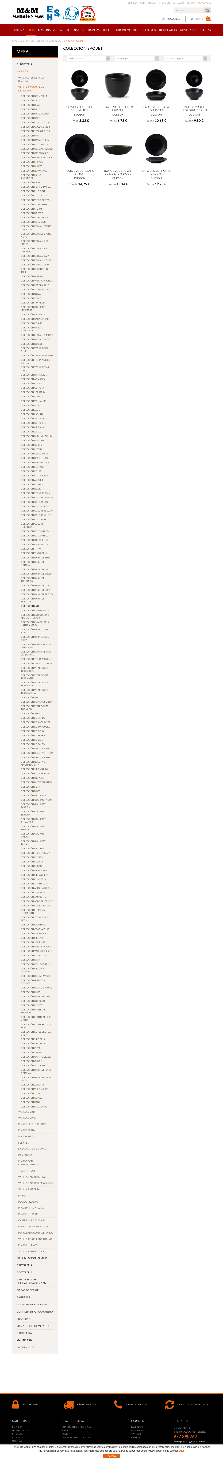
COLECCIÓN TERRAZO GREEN (36, 663)
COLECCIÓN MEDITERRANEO (36, 782)
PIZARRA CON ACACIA (31, 1208)
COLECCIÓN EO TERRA (33, 735)
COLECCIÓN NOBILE (32, 344)
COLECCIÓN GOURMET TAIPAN (33, 842)
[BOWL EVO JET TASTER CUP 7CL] (117, 84)
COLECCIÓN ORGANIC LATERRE (33, 970)
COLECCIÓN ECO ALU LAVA (35, 256)
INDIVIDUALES (25, 1347)
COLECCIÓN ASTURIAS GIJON (36, 888)
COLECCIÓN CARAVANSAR (35, 319)
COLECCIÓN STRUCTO (32, 396)
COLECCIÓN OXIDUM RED (35, 531)
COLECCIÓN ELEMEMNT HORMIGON (33, 911)
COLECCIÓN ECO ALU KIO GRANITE (34, 250)
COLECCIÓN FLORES (32, 857)
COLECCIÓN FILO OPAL (33, 191)
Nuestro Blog (148, 3)
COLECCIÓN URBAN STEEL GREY (35, 638)
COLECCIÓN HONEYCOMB (35, 462)
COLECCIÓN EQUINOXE (33, 955)
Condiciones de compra (76, 1427)
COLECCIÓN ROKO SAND (34, 171)
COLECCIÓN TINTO (31, 549)
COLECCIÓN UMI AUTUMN (35, 140)
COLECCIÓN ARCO (31, 697)
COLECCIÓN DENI (30, 1102)
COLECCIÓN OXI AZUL (32, 778)
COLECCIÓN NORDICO (33, 1001)
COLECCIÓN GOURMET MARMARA (33, 308)
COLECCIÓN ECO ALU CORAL (36, 260)
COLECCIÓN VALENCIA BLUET (36, 951)
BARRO (22, 1195)
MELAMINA (23, 1318)
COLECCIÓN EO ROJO (32, 731)
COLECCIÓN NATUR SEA (33, 795)
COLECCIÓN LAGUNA (32, 414)
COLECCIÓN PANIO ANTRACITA (31, 176)
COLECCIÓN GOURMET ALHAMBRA (33, 820)
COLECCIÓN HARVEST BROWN (37, 594)
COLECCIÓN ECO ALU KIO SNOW (34, 242)
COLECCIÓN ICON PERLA (34, 96)
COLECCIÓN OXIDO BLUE (34, 144)
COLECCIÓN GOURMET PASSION (33, 805)
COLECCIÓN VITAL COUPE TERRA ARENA (34, 691)
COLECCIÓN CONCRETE (33, 423)
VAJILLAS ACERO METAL (32, 1177)
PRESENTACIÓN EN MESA (32, 1258)
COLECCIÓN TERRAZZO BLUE (36, 659)
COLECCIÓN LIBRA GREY (34, 870)
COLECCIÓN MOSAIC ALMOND (37, 335)
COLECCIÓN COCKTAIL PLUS (36, 906)
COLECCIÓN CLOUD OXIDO (35, 122)
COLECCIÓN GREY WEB (33, 222)
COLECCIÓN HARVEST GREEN (36, 574)
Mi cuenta (173, 18)
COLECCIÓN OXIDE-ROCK (34, 540)
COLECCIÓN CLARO (31, 383)
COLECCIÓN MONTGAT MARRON (33, 1011)
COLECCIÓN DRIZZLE (32, 213)
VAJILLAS (24, 41)
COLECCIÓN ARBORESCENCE (36, 901)
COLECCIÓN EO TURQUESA (35, 727)
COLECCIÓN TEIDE (31, 100)
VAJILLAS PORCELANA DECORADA (46, 41)
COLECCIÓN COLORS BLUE (35, 502)
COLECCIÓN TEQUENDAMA (35, 853)
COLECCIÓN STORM (31, 209)
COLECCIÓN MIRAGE (32, 162)
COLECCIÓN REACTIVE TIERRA (37, 753)
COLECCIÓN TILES (30, 1093)
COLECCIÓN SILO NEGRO (34, 1043)
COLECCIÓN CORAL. (31, 1098)
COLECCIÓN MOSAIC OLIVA (35, 339)
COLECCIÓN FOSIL (31, 787)
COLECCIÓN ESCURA (32, 862)
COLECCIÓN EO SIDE (32, 740)
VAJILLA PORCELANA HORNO (35, 1239)
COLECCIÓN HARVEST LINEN (36, 585)
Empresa (132, 3)
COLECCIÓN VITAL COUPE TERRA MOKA (34, 684)
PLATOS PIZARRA (28, 1201)
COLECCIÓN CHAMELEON (34, 544)
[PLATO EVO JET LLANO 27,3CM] (79, 148)
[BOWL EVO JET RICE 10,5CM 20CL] (79, 84)
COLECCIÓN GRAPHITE (33, 925)
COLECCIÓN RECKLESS (33, 314)
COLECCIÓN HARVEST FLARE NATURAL (36, 1071)
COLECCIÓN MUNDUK (32, 440)
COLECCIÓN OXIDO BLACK (35, 153)
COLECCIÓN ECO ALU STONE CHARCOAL (36, 227)
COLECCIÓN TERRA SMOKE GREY (35, 368)
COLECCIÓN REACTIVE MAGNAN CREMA (33, 763)
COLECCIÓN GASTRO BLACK (36, 1057)
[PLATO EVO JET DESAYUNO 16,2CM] (194, 84)
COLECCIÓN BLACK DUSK (34, 458)
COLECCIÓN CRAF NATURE (35, 929)
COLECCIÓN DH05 (30, 992)
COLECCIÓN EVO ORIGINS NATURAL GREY (35, 623)
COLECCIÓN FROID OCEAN (35, 265)
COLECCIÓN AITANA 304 (34, 884)
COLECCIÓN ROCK (31, 489)
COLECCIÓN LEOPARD (32, 467)
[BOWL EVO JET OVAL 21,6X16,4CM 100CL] (117, 148)
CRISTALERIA (24, 1265)
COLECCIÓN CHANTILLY (33, 879)
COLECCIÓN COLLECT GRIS (35, 964)
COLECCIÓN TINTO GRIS (34, 553)
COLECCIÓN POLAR (31, 471)
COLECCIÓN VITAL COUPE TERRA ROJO (34, 669)
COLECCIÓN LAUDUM (32, 848)
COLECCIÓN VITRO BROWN (35, 200)
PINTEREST (137, 1437)
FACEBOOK (137, 1427)
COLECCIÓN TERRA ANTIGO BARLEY (36, 361)
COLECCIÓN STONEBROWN (35, 493)
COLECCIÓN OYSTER (32, 484)
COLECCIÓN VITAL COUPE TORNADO (34, 707)
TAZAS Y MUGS (26, 1170)
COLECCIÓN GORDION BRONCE (33, 981)
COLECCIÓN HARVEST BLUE (35, 558)
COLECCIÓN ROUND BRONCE (36, 988)
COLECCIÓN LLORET (32, 1005)
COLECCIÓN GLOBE (31, 1061)
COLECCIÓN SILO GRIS (33, 1039)
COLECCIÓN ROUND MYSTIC (36, 976)
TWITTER (136, 1434)
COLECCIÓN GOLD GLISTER (35, 127)
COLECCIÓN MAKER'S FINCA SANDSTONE (36, 653)
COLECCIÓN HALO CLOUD (35, 114)
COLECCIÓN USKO (30, 118)
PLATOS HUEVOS (27, 1245)
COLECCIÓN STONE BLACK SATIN (35, 918)
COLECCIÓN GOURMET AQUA (36, 800)
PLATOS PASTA (26, 1130)
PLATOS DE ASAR (28, 1214)
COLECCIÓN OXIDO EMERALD (37, 149)
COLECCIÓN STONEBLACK (34, 476)
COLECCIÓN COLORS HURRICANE (32, 525)
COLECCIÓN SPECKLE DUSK (35, 131)
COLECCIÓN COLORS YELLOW (37, 511)
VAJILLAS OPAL (27, 1118)
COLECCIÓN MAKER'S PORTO (36, 157)
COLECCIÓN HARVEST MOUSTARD (32, 600)
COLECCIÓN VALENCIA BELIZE (37, 281)
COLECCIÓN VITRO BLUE (34, 204)
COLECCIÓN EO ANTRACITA (35, 722)
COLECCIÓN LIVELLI (31, 449)
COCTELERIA (24, 1272)
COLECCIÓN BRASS (31, 105)
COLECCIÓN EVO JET (32, 606)
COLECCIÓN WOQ (30, 405)
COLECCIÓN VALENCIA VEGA (36, 947)
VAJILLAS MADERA (29, 1189)
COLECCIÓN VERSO (31, 713)
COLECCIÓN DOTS (30, 791)
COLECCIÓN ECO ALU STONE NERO (36, 235)
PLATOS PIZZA (26, 1136)
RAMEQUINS (25, 1155)
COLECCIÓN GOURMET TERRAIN (33, 813)
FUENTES (23, 1143)
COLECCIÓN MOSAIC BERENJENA (32, 329)
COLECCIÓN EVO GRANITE (35, 610)
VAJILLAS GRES (27, 1111)
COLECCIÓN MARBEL (32, 276)
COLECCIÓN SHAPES (31, 1052)
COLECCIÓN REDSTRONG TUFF (34, 270)
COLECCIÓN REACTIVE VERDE (37, 748)
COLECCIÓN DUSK (30, 960)
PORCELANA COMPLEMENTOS (35, 1233)
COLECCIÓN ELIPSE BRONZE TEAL (36, 1026)
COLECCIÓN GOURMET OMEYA (33, 835)
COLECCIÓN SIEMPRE (32, 938)
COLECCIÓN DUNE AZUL (34, 375)
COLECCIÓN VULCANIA (33, 1065)
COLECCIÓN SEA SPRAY (33, 392)
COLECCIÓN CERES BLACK (35, 454)
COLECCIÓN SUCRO (31, 866)
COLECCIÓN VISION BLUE (34, 1089)
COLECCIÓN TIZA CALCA (34, 195)
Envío (65, 1434)
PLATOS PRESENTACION (32, 1124)
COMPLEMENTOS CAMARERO (35, 1311)
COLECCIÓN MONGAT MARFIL (37, 996)
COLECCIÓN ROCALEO (33, 744)
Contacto (178, 3)
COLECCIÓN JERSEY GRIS (34, 942)
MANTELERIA (25, 1340)
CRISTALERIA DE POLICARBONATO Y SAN (31, 1281)
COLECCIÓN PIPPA (30, 1048)
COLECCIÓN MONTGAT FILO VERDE (36, 1018)
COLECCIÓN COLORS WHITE (36, 515)
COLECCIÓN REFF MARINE (35, 285)
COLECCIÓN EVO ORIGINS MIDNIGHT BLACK (35, 616)
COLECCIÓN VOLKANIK (33, 401)
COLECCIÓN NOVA (31, 294)
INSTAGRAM (137, 1430)
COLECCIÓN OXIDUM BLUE (35, 536)
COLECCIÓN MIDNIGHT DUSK (36, 436)
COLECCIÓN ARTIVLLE (32, 418)
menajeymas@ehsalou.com (190, 1441)
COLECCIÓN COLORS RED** (35, 519)
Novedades (204, 3)
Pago (65, 1430)
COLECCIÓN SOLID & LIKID (35, 933)
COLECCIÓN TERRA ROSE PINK (37, 355)
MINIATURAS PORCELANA (33, 1226)
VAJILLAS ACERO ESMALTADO (35, 1183)
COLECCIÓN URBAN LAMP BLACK (34, 631)
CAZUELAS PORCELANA (31, 1220)
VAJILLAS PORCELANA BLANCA (31, 80)
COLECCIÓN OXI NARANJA (35, 773)
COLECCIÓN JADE (30, 410)
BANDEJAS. (23, 1297)
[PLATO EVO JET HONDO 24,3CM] (156, 148)
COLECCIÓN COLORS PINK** (36, 506)
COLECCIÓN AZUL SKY (32, 1085)
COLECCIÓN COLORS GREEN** (37, 497)
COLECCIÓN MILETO (32, 166)
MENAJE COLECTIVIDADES (33, 1326)
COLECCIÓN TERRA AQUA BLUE (34, 349)
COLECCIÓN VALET (31, 298)
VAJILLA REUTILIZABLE (31, 1251)
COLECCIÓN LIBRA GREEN (35, 875)
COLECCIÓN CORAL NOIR (34, 217)
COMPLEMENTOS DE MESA (33, 1304)
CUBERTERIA (24, 64)
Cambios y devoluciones (76, 1437)
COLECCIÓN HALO (30, 109)
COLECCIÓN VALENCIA (33, 892)
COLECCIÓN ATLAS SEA (33, 379)
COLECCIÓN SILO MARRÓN (35, 769)
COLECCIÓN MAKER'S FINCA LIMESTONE (36, 646)
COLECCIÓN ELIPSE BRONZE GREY (36, 1033)
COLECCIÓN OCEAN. (32, 182)
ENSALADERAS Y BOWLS (32, 1149)
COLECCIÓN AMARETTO (33, 897)
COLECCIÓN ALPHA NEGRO (35, 289)
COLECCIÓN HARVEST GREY (36, 590)
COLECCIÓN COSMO (32, 323)
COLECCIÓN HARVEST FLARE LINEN (36, 1078)
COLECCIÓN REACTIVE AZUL (36, 757)
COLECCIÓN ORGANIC (33, 427)
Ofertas (190, 3)
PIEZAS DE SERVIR (28, 1290)
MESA (14, 41)
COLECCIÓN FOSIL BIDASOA (36, 187)
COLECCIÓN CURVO (31, 445)
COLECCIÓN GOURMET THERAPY (33, 828)
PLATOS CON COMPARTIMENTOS (29, 1163)
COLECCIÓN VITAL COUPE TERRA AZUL (34, 676)
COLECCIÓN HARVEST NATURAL (32, 563)
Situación (164, 3)
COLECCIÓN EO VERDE (33, 718)
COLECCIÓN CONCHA (32, 388)
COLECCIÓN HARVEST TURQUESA (32, 579)
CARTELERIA (24, 1333)
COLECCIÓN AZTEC (31, 432)
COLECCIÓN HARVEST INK (35, 569)
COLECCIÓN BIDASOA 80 (34, 1107)
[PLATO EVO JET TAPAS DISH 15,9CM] (156, 84)
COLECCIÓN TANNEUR (33, 303)
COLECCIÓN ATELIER (32, 480)
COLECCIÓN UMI (30, 136)
